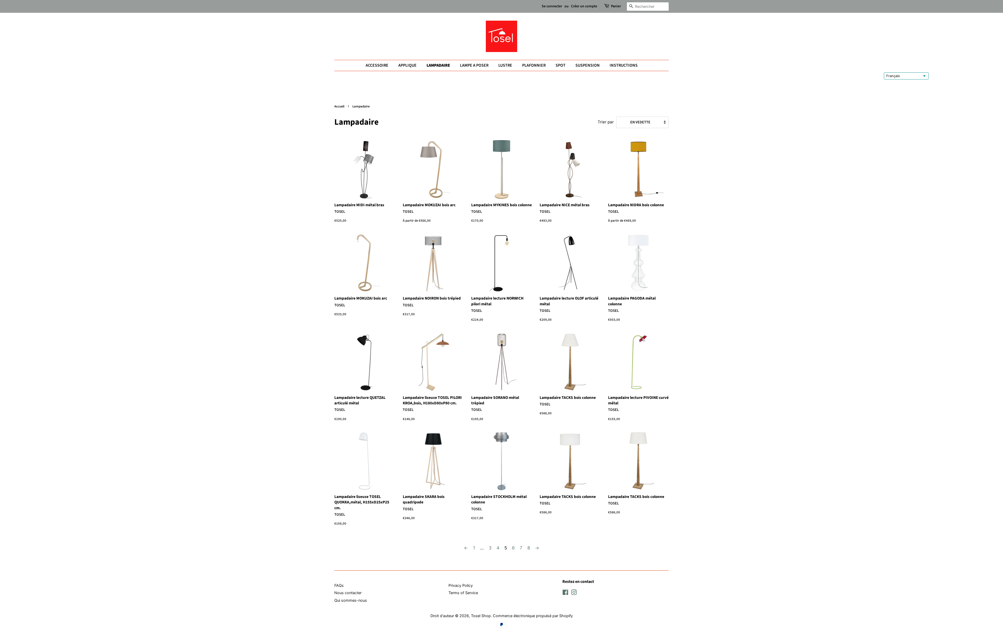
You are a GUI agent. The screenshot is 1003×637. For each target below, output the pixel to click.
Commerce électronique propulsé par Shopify (533, 615)
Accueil (339, 106)
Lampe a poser (474, 65)
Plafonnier (534, 65)
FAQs (339, 585)
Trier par (606, 121)
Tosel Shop (481, 615)
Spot (560, 65)
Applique (407, 65)
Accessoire (377, 65)
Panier (616, 6)
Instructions (624, 65)
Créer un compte (584, 6)
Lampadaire (438, 65)
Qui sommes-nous (350, 600)
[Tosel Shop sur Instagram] (574, 593)
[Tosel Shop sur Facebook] (565, 593)
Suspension (587, 65)
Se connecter (552, 6)
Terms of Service (463, 592)
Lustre (505, 65)
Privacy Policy (460, 585)
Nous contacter (347, 592)
